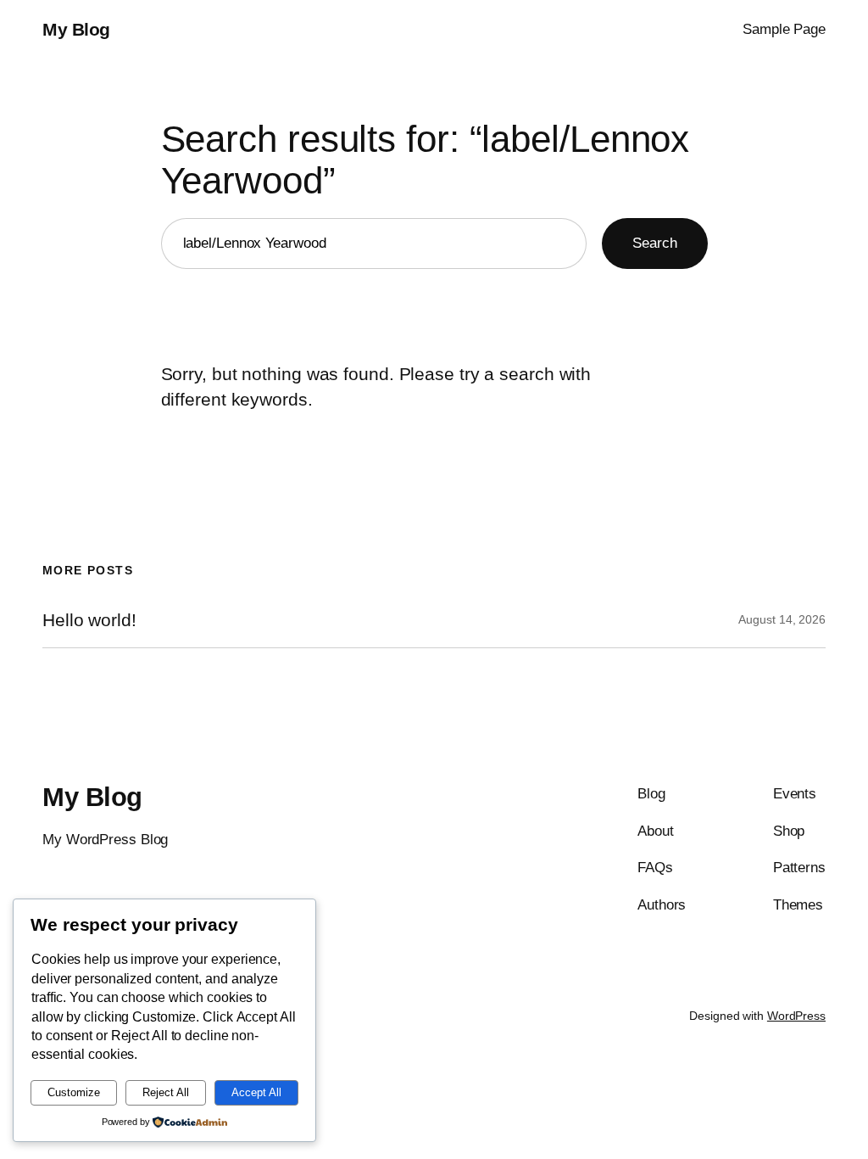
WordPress (796, 1015)
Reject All (165, 1092)
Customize (73, 1092)
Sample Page (784, 28)
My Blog (76, 29)
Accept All (256, 1092)
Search (654, 242)
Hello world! (89, 620)
